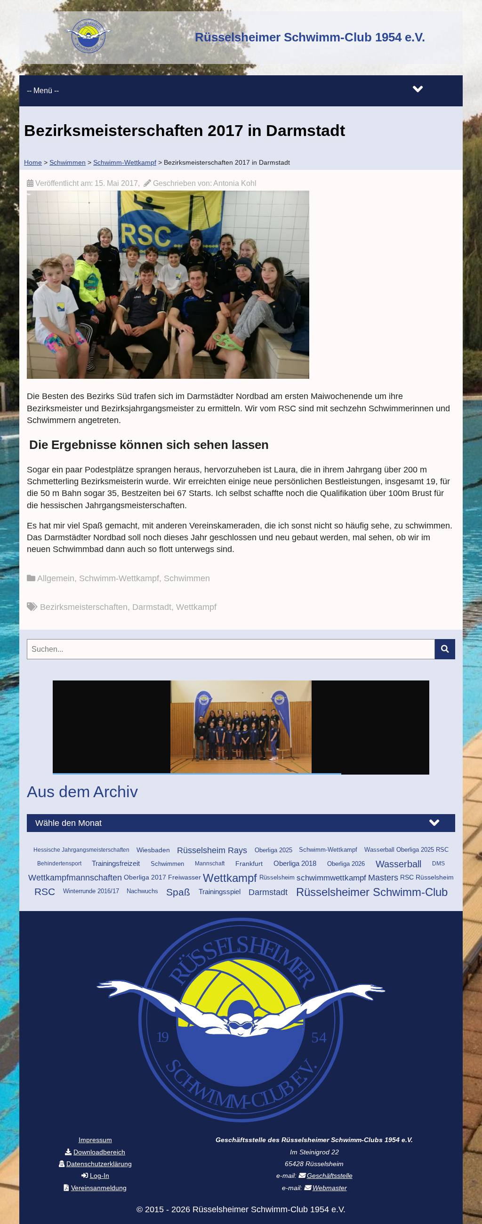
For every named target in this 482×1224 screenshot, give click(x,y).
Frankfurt (249, 863)
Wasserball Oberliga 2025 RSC (406, 850)
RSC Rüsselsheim (427, 877)
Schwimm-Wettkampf (119, 578)
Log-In (99, 1175)
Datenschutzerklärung (99, 1164)
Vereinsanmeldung (99, 1188)
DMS (438, 863)
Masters (383, 877)
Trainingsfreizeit (116, 863)
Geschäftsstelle (330, 1175)
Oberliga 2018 (294, 863)
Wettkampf (196, 607)
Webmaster (330, 1188)
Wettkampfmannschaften (75, 877)
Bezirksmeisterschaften (84, 607)
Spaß (178, 892)
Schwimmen (187, 578)
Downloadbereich (99, 1152)
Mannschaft (210, 863)
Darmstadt (151, 607)
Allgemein (55, 578)
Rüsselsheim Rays (212, 850)
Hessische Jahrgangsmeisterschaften (81, 850)
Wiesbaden (153, 850)
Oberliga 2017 (145, 877)
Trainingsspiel (220, 892)
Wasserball (398, 864)
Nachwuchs (142, 891)
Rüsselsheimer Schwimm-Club (372, 892)
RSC (44, 891)
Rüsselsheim (277, 877)
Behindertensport (59, 863)
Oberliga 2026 (346, 863)
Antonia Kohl (235, 183)
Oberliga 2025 (273, 850)
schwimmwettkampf (331, 877)
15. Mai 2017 (116, 183)
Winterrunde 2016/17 (91, 891)
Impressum (95, 1140)
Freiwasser (184, 877)
